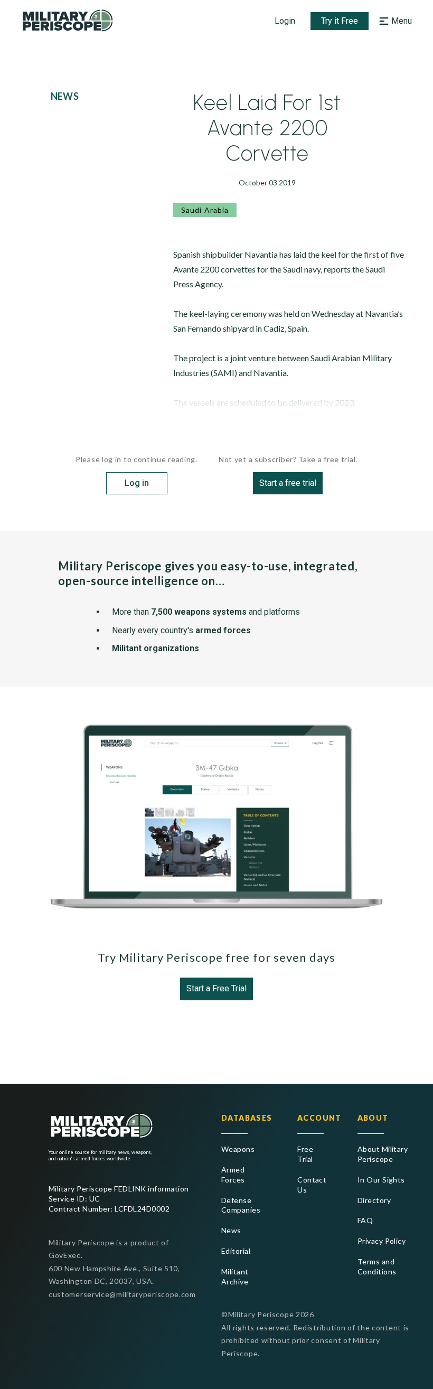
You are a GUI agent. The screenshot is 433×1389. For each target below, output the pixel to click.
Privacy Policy (381, 1240)
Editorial (235, 1250)
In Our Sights (381, 1179)
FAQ (365, 1220)
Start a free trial (287, 483)
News (231, 1230)
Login (285, 21)
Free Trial (305, 1153)
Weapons (238, 1148)
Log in (137, 483)
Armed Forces (233, 1174)
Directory (374, 1200)
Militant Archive (235, 1276)
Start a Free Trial (216, 988)
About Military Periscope (382, 1153)
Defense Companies (240, 1205)
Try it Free (339, 21)
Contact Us (310, 1184)
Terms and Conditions (377, 1266)
